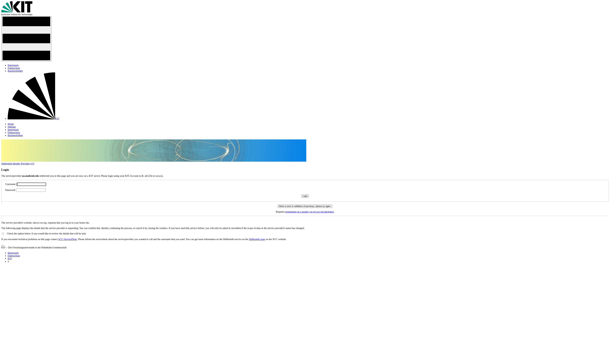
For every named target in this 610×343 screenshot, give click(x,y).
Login (305, 196)
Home (11, 124)
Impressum (13, 65)
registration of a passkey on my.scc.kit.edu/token (309, 211)
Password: (10, 190)
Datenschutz (14, 68)
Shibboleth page (257, 239)
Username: (10, 184)
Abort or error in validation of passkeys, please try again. (305, 206)
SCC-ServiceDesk (67, 239)
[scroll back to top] (2, 245)
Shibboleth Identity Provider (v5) (17, 163)
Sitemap (12, 126)
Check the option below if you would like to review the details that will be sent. (46, 233)
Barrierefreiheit (15, 71)
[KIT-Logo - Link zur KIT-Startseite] (16, 14)
